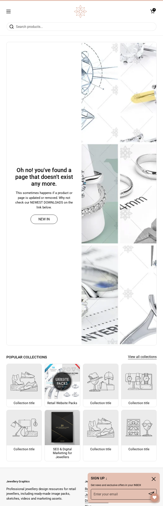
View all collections (142, 357)
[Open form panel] (154, 497)
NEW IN (44, 219)
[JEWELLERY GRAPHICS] (80, 11)
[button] (152, 11)
